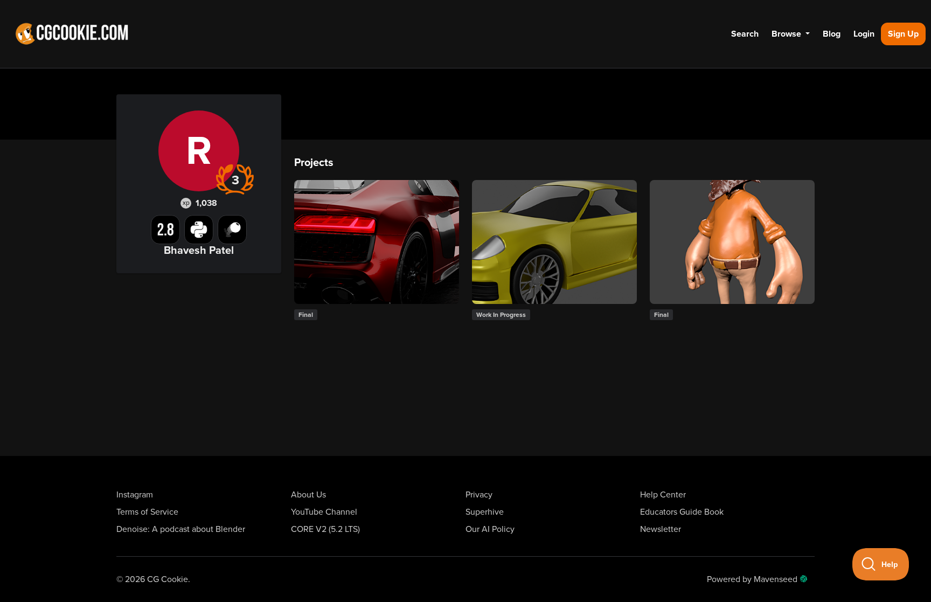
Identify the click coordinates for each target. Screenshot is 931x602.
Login (863, 34)
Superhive (485, 512)
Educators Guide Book (682, 512)
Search (745, 34)
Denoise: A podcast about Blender (180, 529)
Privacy (479, 494)
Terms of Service (147, 512)
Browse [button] (787, 34)
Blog (831, 34)
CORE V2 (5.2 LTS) (325, 529)
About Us (308, 494)
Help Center (663, 494)
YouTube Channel (324, 512)
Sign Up (903, 34)
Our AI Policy (490, 529)
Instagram (134, 494)
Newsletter (660, 529)
